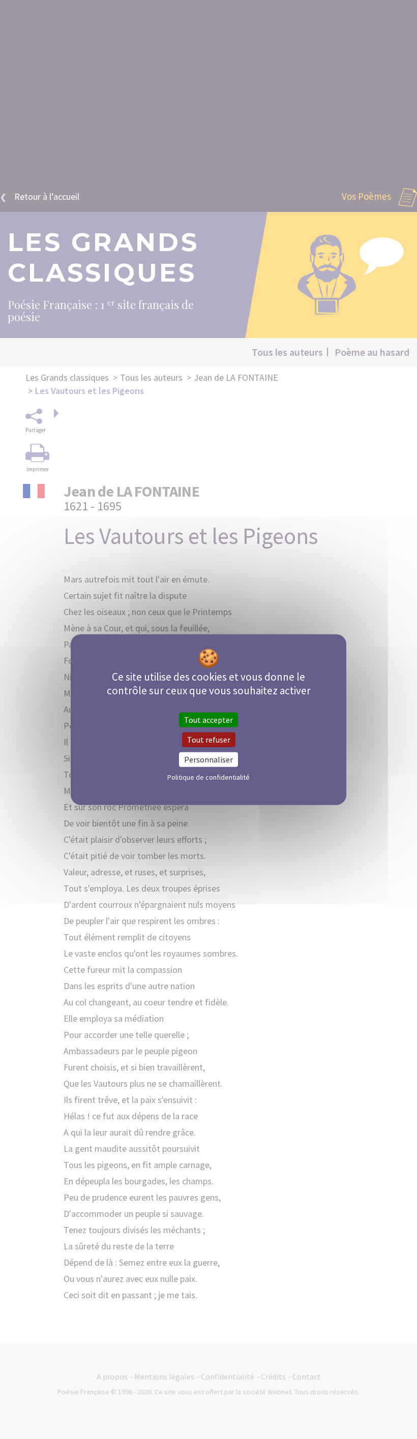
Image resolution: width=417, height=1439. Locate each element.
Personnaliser (208, 759)
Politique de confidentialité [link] (208, 777)
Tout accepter (208, 719)
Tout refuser (208, 739)
